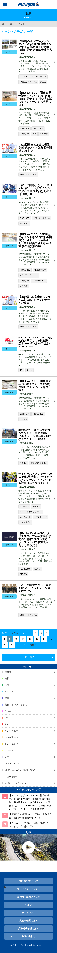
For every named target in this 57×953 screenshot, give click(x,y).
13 (37, 639)
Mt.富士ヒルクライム (15, 783)
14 (44, 639)
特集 (7, 698)
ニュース (9, 750)
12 (30, 639)
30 (11, 644)
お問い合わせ (28, 936)
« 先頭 (15, 633)
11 (23, 639)
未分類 (8, 672)
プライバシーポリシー (28, 889)
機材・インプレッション (17, 704)
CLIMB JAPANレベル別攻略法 (20, 770)
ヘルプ (28, 904)
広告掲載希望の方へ (28, 928)
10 (16, 639)
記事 (10, 24)
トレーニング (11, 744)
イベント (9, 691)
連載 (7, 678)
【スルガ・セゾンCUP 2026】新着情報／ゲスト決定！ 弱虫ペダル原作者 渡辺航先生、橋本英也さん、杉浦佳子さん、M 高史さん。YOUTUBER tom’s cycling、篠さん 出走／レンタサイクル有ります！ (30, 802)
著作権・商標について (28, 897)
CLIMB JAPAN (12, 763)
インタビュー (11, 730)
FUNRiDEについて (28, 881)
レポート (9, 757)
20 (4, 644)
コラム (8, 685)
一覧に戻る (28, 657)
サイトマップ (28, 912)
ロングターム (11, 737)
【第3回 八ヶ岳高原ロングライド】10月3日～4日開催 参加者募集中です (30, 816)
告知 (7, 724)
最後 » (33, 644)
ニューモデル (11, 776)
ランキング (10, 711)
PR (6, 717)
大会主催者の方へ (28, 920)
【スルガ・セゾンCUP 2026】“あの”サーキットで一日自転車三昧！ (29, 825)
